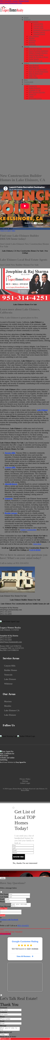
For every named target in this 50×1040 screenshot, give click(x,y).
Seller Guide (33, 78)
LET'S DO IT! (5, 934)
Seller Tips (32, 76)
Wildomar (32, 40)
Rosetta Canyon (39, 32)
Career (31, 96)
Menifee (32, 38)
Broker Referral (34, 88)
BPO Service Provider (37, 92)
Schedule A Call (34, 90)
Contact (27, 84)
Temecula (32, 45)
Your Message (5, 906)
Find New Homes (35, 49)
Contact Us (33, 86)
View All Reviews (23, 956)
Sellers (26, 63)
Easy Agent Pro (21, 762)
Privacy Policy (25, 779)
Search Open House (36, 55)
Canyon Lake (38, 26)
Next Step (3, 908)
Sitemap (25, 781)
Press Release (34, 65)
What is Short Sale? (36, 74)
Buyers (26, 47)
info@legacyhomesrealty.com (11, 3)
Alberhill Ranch (39, 34)
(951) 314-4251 (6, 638)
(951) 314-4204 (6, 640)
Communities (33, 22)
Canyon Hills (38, 24)
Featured (27, 20)
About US (32, 94)
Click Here (37, 544)
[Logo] (25, 9)
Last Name (4, 897)
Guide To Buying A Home (38, 57)
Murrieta (32, 42)
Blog (26, 80)
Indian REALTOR (35, 61)
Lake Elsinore (34, 36)
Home (26, 18)
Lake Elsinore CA (11, 710)
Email (2, 899)
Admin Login (25, 783)
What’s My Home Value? (38, 69)
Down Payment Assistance (38, 51)
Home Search (34, 59)
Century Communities (28, 530)
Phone (2, 902)
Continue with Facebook (9, 920)
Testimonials (28, 82)
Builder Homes (10, 670)
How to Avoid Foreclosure (38, 72)
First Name (4, 894)
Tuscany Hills (38, 28)
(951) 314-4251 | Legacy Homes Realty (14, 1)
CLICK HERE (35, 550)
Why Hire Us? (34, 67)
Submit (2, 915)
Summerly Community (41, 30)
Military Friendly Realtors (38, 53)
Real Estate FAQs (35, 99)
